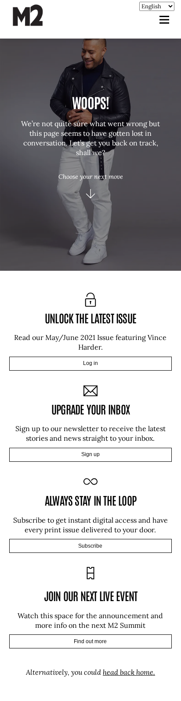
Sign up (90, 454)
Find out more (90, 641)
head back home (128, 672)
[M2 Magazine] (36, 22)
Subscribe (90, 546)
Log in (90, 363)
